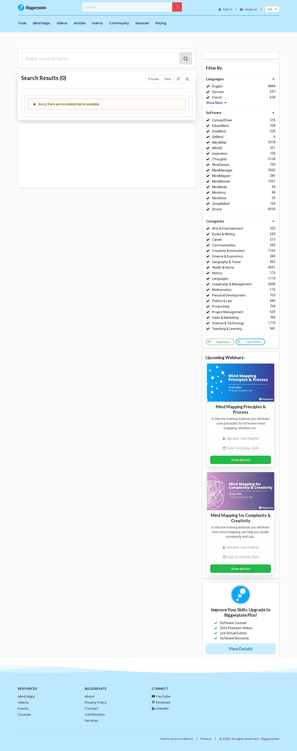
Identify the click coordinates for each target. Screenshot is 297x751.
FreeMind (219, 131)
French (217, 97)
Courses (24, 714)
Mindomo (219, 192)
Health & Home (223, 267)
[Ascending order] (187, 79)
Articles (80, 23)
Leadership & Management (232, 284)
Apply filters (223, 341)
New (168, 79)
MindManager (222, 170)
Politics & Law (222, 301)
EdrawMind (220, 126)
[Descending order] (178, 79)
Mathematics (222, 290)
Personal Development (228, 295)
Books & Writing (223, 234)
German (218, 92)
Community (119, 23)
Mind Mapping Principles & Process (241, 409)
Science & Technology (228, 323)
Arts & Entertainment (227, 228)
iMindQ (217, 148)
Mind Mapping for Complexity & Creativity (241, 518)
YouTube (163, 696)
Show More (214, 102)
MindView (219, 198)
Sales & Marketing (225, 317)
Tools (22, 23)
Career (217, 240)
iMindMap (219, 142)
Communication (224, 245)
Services (142, 23)
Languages (220, 278)
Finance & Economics (227, 256)
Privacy (206, 739)
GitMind (217, 137)
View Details (241, 648)
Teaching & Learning (227, 329)
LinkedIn (162, 708)
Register (251, 9)
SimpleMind (220, 204)
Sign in (227, 9)
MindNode (219, 187)
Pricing (160, 23)
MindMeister (221, 181)
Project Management (227, 312)
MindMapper (221, 176)
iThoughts (219, 159)
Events (97, 23)
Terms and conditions (176, 739)
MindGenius (220, 165)
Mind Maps (41, 23)
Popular (153, 79)
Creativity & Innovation (228, 251)
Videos (62, 23)
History (217, 273)
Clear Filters (253, 341)
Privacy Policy (96, 702)
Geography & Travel (226, 262)
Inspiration (219, 153)
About (89, 696)
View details (240, 460)
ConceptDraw (222, 120)
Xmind (217, 209)
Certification (95, 714)
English (217, 86)
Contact (91, 708)
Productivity (220, 306)
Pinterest (163, 702)
